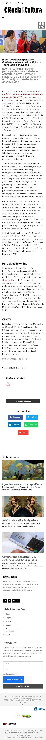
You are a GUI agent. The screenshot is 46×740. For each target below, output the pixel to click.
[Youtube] (18, 2)
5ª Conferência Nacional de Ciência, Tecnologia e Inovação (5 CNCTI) (22, 94)
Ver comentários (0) (23, 401)
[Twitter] (10, 601)
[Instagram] (6, 2)
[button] (3, 17)
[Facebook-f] (2, 2)
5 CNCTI (11, 368)
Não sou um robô (11, 674)
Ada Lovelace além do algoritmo (20, 520)
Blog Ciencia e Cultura (15, 378)
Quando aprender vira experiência (22, 484)
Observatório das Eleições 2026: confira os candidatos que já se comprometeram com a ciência (20, 560)
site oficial (7, 280)
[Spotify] (22, 2)
